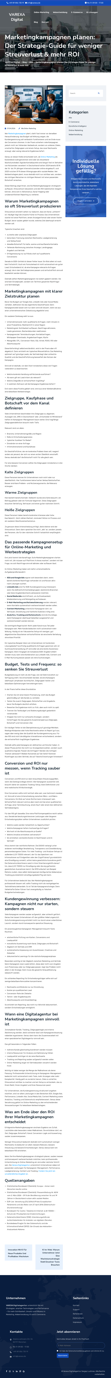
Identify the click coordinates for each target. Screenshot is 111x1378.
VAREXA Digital (17, 17)
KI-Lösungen (92, 12)
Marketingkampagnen (17, 134)
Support (76, 1310)
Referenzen (78, 1314)
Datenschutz (78, 1318)
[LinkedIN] (17, 1371)
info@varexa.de (33, 3)
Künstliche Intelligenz (78, 126)
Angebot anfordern (85, 201)
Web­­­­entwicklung (60, 12)
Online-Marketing (41, 12)
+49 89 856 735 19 (16, 3)
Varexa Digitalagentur (21, 1165)
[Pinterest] (20, 1371)
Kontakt (45, 22)
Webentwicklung (75, 135)
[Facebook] (6, 1371)
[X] (13, 1371)
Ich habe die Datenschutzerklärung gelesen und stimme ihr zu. (81, 1351)
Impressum (77, 1322)
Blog (36, 22)
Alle (22, 128)
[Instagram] (10, 1371)
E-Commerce (77, 12)
